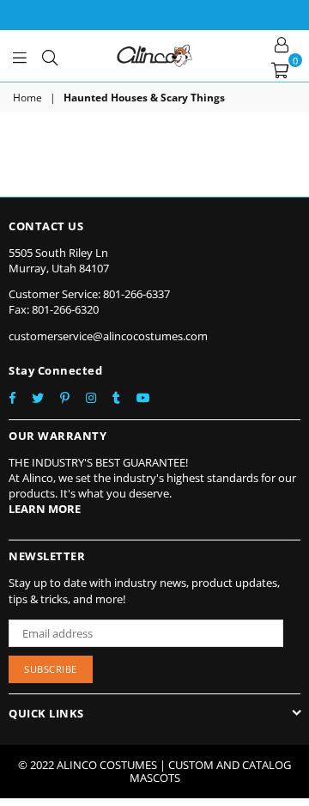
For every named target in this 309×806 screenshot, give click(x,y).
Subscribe (50, 669)
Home (27, 98)
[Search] (49, 56)
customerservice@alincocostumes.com (108, 336)
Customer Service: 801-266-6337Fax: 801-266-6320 (89, 301)
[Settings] (281, 43)
